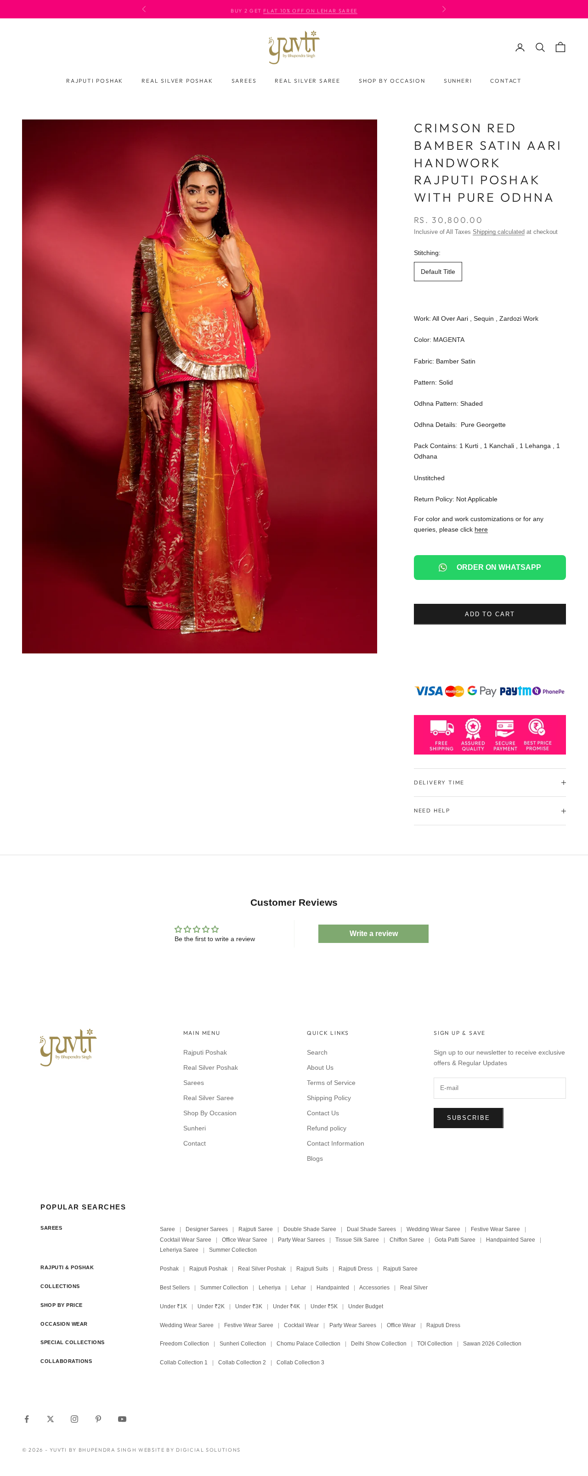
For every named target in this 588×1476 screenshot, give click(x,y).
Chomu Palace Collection (308, 1343)
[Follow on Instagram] (74, 1419)
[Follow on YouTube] (122, 1419)
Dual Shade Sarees (371, 1229)
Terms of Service (331, 1082)
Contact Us (323, 1113)
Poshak (169, 1269)
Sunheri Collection (243, 1343)
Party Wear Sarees (301, 1240)
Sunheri (458, 80)
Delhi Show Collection (379, 1343)
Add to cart (490, 614)
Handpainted (333, 1287)
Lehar (298, 1287)
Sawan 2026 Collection (492, 1343)
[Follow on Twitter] (50, 1419)
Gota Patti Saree (455, 1240)
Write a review (374, 933)
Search (317, 1052)
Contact (506, 80)
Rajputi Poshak (94, 80)
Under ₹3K (248, 1306)
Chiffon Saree (407, 1240)
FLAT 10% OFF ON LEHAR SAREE (310, 9)
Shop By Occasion (392, 80)
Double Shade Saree (309, 1229)
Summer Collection (233, 1250)
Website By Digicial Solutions (189, 1450)
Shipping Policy (329, 1097)
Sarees (244, 80)
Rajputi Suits (312, 1269)
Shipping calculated (499, 231)
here (481, 529)
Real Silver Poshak (177, 80)
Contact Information (335, 1143)
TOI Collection (434, 1343)
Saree (167, 1229)
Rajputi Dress (356, 1269)
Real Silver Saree (307, 80)
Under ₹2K (211, 1306)
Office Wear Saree (244, 1240)
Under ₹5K (324, 1306)
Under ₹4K (286, 1306)
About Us (320, 1067)
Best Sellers (175, 1287)
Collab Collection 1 (184, 1362)
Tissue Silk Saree (357, 1240)
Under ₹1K (173, 1306)
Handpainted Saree (510, 1240)
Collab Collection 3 (300, 1362)
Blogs (315, 1158)
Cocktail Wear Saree (185, 1240)
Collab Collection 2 (242, 1362)
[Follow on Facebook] (26, 1419)
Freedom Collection (184, 1343)
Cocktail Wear (301, 1325)
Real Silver (414, 1287)
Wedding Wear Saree (433, 1229)
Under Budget (365, 1306)
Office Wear (401, 1325)
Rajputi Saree (255, 1229)
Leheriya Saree (179, 1250)
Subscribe (468, 1117)
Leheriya (270, 1287)
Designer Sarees (207, 1229)
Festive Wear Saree (495, 1229)
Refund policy (326, 1128)
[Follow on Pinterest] (98, 1419)
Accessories (374, 1287)
